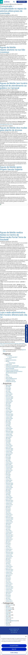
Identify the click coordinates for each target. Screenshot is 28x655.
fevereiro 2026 (9, 394)
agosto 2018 (8, 523)
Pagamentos (9, 617)
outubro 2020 (9, 486)
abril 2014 (8, 598)
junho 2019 (8, 509)
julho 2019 (8, 507)
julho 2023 (8, 438)
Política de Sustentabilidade (12, 370)
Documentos (9, 358)
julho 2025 (8, 404)
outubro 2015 (9, 572)
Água (7, 374)
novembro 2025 (9, 398)
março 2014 (8, 599)
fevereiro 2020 (9, 497)
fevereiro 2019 (9, 514)
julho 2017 (8, 542)
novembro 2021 (9, 467)
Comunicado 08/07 (13, 357)
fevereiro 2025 (9, 411)
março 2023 (8, 444)
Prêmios (8, 619)
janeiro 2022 (8, 464)
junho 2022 (8, 457)
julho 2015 (8, 576)
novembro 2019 (9, 501)
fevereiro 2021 (9, 480)
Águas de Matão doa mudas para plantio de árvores (13, 128)
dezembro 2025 (9, 396)
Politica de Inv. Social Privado (12, 365)
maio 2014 (8, 596)
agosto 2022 (8, 454)
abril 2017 (8, 546)
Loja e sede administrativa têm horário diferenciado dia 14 (13, 314)
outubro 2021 (9, 468)
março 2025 (8, 409)
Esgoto (7, 613)
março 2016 (8, 565)
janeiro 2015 (8, 585)
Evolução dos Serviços (11, 381)
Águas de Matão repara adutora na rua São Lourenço (12, 49)
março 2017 (8, 547)
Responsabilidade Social (11, 378)
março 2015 (8, 582)
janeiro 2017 (8, 550)
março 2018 (8, 530)
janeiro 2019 (8, 516)
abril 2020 (8, 494)
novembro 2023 (9, 432)
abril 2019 (8, 512)
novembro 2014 (9, 588)
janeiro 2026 (8, 395)
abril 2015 (8, 581)
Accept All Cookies (14, 645)
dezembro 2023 (9, 431)
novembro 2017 (9, 536)
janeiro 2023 (8, 447)
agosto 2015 (8, 575)
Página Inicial (9, 364)
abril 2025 (8, 408)
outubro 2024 (9, 417)
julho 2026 (8, 386)
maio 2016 (8, 562)
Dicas (7, 610)
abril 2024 (8, 425)
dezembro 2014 (9, 586)
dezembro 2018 (9, 517)
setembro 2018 (9, 522)
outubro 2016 (9, 555)
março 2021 (8, 478)
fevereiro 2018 (9, 532)
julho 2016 (8, 559)
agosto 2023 (8, 437)
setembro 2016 (9, 556)
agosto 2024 (8, 419)
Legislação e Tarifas (10, 380)
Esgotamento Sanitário (11, 360)
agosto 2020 (8, 489)
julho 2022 (8, 455)
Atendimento (9, 607)
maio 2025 (8, 407)
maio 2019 (8, 510)
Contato (7, 375)
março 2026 (8, 392)
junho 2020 (8, 491)
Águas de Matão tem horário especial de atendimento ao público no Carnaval (13, 85)
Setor (7, 623)
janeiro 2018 (8, 533)
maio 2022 (8, 458)
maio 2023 (8, 441)
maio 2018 (8, 527)
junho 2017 (8, 543)
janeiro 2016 (8, 568)
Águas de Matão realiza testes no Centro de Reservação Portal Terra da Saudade (13, 236)
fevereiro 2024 (9, 428)
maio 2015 (8, 579)
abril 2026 (8, 391)
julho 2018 (8, 524)
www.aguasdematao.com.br (6, 124)
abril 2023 (8, 442)
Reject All (14, 649)
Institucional (8, 615)
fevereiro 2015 (9, 583)
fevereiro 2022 (9, 463)
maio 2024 (8, 424)
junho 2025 (8, 405)
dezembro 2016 (9, 552)
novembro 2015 (9, 571)
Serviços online (21, 1)
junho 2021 (8, 474)
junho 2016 (8, 560)
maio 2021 (8, 476)
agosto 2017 (8, 540)
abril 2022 (8, 460)
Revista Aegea (12, 362)
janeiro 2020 (8, 499)
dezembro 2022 (9, 448)
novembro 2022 (9, 450)
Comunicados (9, 355)
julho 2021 (8, 473)
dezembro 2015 (9, 569)
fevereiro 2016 (9, 566)
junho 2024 (8, 422)
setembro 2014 (9, 591)
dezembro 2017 (9, 535)
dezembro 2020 (9, 483)
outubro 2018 (9, 520)
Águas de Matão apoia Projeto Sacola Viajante (11, 168)
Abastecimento (9, 605)
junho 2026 (8, 388)
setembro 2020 (9, 487)
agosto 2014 (8, 592)
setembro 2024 (9, 418)
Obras (7, 616)
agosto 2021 (8, 471)
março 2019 (8, 513)
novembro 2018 (9, 519)
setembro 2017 (9, 539)
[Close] (25, 636)
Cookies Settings (14, 652)
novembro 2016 (9, 553)
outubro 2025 (9, 399)
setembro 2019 (9, 504)
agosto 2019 (8, 506)
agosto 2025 (8, 402)
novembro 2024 (9, 415)
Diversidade (8, 612)
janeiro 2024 (8, 430)
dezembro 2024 (9, 414)
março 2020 (8, 496)
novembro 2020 (9, 484)
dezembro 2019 (9, 500)
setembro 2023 (9, 435)
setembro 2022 (9, 453)
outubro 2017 (9, 537)
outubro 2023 (9, 434)
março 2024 (8, 427)
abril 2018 (8, 529)
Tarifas (7, 625)
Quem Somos (9, 377)
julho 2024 (8, 421)
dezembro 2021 (9, 466)
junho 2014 (8, 595)
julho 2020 (8, 490)
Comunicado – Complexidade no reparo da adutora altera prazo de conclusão (13, 10)
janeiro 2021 (8, 481)
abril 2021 (8, 477)
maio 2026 (8, 389)
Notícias (7, 361)
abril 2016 (8, 563)
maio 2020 (8, 493)
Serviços (8, 622)
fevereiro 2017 (9, 549)
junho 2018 (8, 526)
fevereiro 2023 (9, 445)
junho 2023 (8, 440)
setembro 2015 (9, 573)
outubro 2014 (9, 589)
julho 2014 (8, 594)
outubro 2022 (9, 451)
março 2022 (8, 461)
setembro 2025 (9, 401)
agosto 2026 (8, 385)
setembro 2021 (9, 470)
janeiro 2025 (8, 412)
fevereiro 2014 (9, 601)
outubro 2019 (9, 503)
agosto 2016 (8, 558)
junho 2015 (8, 578)
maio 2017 (8, 545)
